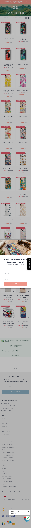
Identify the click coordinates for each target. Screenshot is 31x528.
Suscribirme (15, 284)
